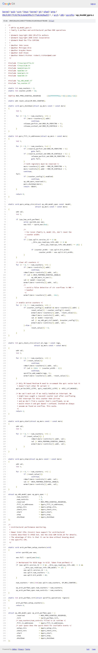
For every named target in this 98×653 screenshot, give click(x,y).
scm (19, 11)
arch (56, 15)
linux (25, 11)
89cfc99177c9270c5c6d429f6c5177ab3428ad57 (25, 15)
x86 (62, 15)
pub (13, 11)
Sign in (93, 4)
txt (88, 649)
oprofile (70, 15)
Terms (27, 649)
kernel (5, 11)
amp (53, 11)
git (40, 11)
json (94, 649)
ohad (46, 11)
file (51, 21)
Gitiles (14, 649)
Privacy (21, 649)
